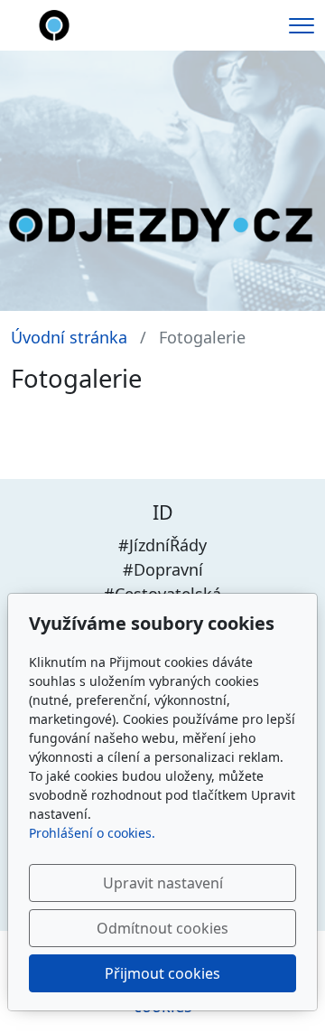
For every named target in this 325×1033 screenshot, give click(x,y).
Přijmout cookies (162, 973)
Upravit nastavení (163, 883)
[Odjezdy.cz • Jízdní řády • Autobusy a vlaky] (54, 23)
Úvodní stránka (69, 337)
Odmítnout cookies (162, 928)
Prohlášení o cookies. (92, 832)
